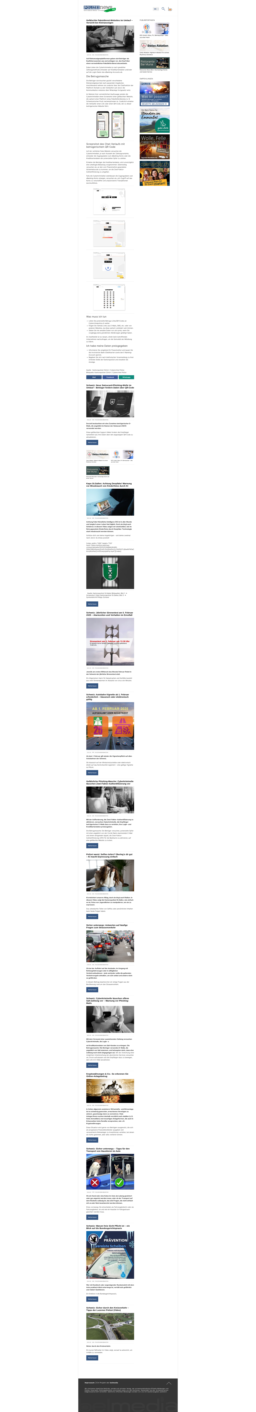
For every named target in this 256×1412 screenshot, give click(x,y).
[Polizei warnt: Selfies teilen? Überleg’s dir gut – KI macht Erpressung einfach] (110, 875)
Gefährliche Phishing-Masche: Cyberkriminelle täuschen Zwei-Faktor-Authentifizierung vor (110, 782)
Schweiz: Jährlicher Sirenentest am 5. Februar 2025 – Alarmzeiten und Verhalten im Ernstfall (109, 613)
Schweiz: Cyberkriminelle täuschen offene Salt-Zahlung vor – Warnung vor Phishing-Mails (107, 1000)
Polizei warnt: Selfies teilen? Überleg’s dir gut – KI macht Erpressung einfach (109, 855)
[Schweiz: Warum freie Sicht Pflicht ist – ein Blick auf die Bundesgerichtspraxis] (110, 1255)
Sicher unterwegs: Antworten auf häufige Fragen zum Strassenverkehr (107, 926)
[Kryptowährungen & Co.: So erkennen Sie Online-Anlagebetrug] (110, 1091)
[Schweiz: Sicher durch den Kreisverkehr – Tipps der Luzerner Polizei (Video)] (110, 1326)
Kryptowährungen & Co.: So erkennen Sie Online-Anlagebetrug (107, 1075)
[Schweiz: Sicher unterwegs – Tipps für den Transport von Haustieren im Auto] (110, 1172)
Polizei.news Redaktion (101, 54)
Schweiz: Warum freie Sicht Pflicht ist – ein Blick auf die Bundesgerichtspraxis (108, 1227)
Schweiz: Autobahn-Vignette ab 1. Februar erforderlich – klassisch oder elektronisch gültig (107, 696)
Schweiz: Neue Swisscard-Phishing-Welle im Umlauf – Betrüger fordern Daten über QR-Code (110, 386)
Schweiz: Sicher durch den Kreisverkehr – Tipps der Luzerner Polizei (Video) (107, 1309)
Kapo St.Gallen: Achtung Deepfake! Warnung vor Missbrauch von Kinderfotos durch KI (109, 484)
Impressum (90, 1383)
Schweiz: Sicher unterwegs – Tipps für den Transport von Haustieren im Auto (108, 1149)
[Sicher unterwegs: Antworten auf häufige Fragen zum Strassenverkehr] (110, 946)
